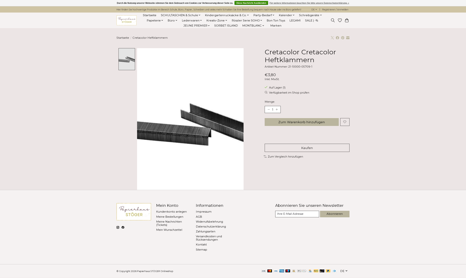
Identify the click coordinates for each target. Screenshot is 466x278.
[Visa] (275, 271)
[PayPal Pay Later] (328, 271)
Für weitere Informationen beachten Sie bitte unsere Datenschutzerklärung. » (309, 3)
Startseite (149, 15)
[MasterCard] (269, 271)
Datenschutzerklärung (211, 226)
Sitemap (201, 249)
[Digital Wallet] (301, 271)
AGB (199, 216)
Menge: (270, 101)
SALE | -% (311, 20)
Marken (275, 25)
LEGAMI (295, 20)
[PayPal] (316, 271)
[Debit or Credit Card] (322, 271)
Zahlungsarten (205, 231)
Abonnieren (335, 213)
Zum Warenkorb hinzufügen (301, 122)
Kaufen (307, 148)
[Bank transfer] (263, 271)
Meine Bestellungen (169, 216)
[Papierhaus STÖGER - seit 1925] (126, 20)
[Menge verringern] (268, 109)
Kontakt (201, 244)
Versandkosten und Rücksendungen (209, 238)
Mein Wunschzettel (169, 229)
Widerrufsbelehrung (209, 221)
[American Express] (281, 271)
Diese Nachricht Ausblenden (251, 3)
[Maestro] (287, 271)
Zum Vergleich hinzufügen (285, 156)
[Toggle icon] (332, 20)
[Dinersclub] (334, 271)
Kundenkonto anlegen (171, 211)
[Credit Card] (310, 271)
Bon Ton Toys (276, 20)
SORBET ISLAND (226, 25)
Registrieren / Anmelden (335, 9)
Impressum (204, 211)
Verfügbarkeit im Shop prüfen (289, 92)
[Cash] (293, 271)
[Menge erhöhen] (276, 109)
